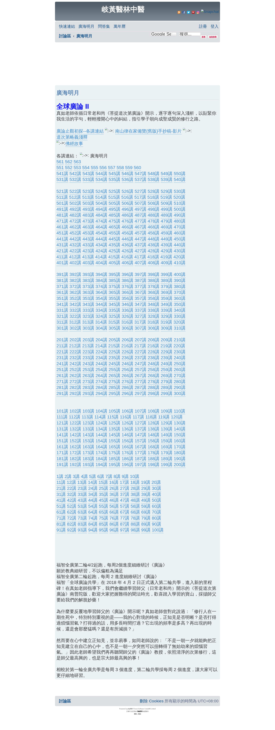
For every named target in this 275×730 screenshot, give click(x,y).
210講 (179, 339)
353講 (88, 298)
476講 (127, 221)
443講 (88, 238)
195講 (114, 464)
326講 (127, 316)
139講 (166, 428)
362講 (75, 292)
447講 (140, 238)
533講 (88, 179)
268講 (153, 375)
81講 (61, 524)
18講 (135, 482)
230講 (179, 351)
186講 (127, 458)
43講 (82, 500)
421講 (62, 250)
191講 (62, 464)
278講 (153, 381)
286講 (127, 387)
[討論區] (79, 10)
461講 (62, 226)
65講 (103, 512)
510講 (179, 203)
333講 (88, 310)
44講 (93, 500)
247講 (140, 363)
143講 (88, 434)
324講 (101, 316)
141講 (62, 434)
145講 (114, 434)
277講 (140, 381)
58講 (135, 506)
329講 (166, 316)
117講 (138, 416)
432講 (75, 244)
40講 (156, 494)
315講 (114, 322)
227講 (140, 351)
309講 (166, 328)
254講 (101, 369)
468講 (153, 226)
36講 (114, 494)
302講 (75, 328)
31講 (61, 494)
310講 (179, 328)
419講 (166, 256)
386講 (127, 280)
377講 (140, 286)
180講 (179, 452)
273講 (88, 381)
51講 (61, 506)
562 (68, 161)
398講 (153, 274)
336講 (127, 310)
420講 (179, 256)
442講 (75, 238)
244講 (101, 363)
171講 (62, 452)
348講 (153, 304)
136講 (127, 428)
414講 (101, 256)
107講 (140, 411)
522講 (75, 191)
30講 (156, 488)
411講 (62, 256)
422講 (75, 250)
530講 (179, 191)
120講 (177, 416)
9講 (125, 476)
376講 (127, 286)
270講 (179, 375)
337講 (140, 310)
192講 (75, 464)
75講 (103, 518)
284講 (101, 387)
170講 (179, 446)
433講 (88, 244)
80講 (156, 518)
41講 (61, 500)
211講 (62, 345)
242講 (75, 363)
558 (120, 167)
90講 (156, 524)
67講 (124, 512)
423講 (88, 250)
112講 (74, 416)
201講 (62, 339)
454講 (101, 232)
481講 (62, 215)
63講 (82, 512)
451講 (62, 232)
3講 (76, 476)
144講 (101, 434)
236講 (127, 357)
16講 (113, 482)
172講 (75, 452)
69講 (146, 512)
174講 (101, 452)
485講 (114, 215)
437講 (140, 244)
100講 (158, 529)
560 (137, 167)
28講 (135, 488)
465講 (114, 226)
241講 (62, 363)
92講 (71, 529)
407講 (140, 262)
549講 (166, 173)
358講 (153, 298)
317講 (140, 322)
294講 (101, 393)
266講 (127, 375)
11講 (60, 482)
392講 (75, 274)
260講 (179, 369)
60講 (156, 506)
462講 (75, 226)
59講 (146, 506)
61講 (61, 512)
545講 (114, 173)
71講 (61, 518)
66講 (114, 512)
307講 (140, 328)
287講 (140, 387)
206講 (127, 339)
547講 (140, 173)
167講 (140, 446)
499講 (166, 209)
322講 (75, 316)
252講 (75, 369)
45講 (103, 500)
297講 (140, 393)
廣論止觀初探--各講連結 (80, 131)
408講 (153, 262)
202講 (75, 339)
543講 (88, 173)
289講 (166, 387)
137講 (140, 428)
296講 (127, 393)
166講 (127, 446)
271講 (62, 381)
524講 (101, 191)
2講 (68, 476)
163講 (88, 446)
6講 (100, 476)
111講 (62, 416)
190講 (179, 458)
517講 (140, 197)
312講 (75, 322)
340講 (179, 310)
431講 (62, 244)
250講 (179, 363)
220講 (179, 345)
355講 (114, 298)
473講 (88, 221)
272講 (75, 381)
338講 (153, 310)
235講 (114, 357)
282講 (75, 387)
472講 (75, 221)
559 (128, 167)
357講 (140, 298)
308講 (153, 328)
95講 (103, 529)
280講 (179, 381)
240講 (179, 357)
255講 (114, 369)
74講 (93, 518)
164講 (101, 446)
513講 (88, 197)
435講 (114, 244)
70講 (156, 512)
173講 (88, 452)
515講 (114, 197)
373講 (88, 286)
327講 (140, 316)
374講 (101, 286)
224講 (101, 351)
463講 (88, 226)
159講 (166, 440)
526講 (127, 191)
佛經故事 (74, 143)
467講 (140, 226)
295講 (114, 393)
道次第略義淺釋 (72, 137)
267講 (140, 375)
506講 (127, 203)
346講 (127, 304)
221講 (62, 351)
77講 (124, 518)
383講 (88, 280)
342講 (75, 304)
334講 (101, 310)
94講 (93, 529)
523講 (88, 191)
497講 (140, 209)
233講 (88, 357)
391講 (62, 274)
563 (77, 161)
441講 (62, 238)
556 (103, 167)
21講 (61, 488)
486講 (127, 215)
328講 (153, 316)
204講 (101, 339)
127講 (140, 422)
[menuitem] (85, 26)
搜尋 (203, 37)
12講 (71, 482)
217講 (140, 345)
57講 (124, 506)
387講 (140, 280)
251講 (62, 369)
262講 (75, 375)
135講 (114, 428)
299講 (166, 393)
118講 (151, 416)
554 (86, 167)
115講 (113, 416)
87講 (124, 524)
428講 (153, 250)
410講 (179, 262)
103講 (88, 411)
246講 (127, 363)
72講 (71, 518)
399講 (166, 274)
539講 (166, 179)
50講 (156, 500)
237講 (140, 357)
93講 (82, 529)
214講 (101, 345)
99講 (146, 529)
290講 (179, 387)
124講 (101, 422)
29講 (146, 488)
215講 (114, 345)
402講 (75, 262)
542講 (75, 173)
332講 (75, 310)
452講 (75, 232)
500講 (179, 209)
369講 (166, 292)
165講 (114, 446)
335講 (114, 310)
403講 (88, 262)
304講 (101, 328)
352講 (75, 298)
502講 (75, 203)
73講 (82, 518)
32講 (71, 494)
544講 (101, 173)
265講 (114, 375)
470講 (179, 226)
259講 (166, 369)
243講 (88, 363)
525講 (114, 191)
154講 (101, 440)
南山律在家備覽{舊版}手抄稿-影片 (148, 131)
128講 (153, 422)
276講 (127, 381)
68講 (135, 512)
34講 (93, 494)
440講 (179, 244)
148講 (153, 434)
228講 (153, 351)
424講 (101, 250)
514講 (101, 197)
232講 (75, 357)
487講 (140, 215)
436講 (127, 244)
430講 (179, 250)
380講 (179, 286)
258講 (153, 369)
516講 (127, 197)
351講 (62, 298)
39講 (146, 494)
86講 (114, 524)
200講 (179, 464)
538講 (153, 179)
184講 (101, 458)
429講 (166, 250)
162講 (75, 446)
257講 (140, 369)
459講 (166, 232)
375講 (114, 286)
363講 (88, 292)
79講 (146, 518)
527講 (140, 191)
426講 (127, 250)
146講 (127, 434)
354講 (101, 298)
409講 (166, 262)
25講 (103, 488)
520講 (179, 197)
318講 (153, 322)
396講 (127, 274)
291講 (62, 393)
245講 (114, 363)
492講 (75, 209)
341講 (62, 304)
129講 (166, 422)
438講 (153, 244)
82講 (71, 524)
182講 (75, 458)
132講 (75, 428)
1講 (59, 476)
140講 (179, 428)
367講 (140, 292)
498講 (153, 209)
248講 (153, 363)
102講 (75, 411)
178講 (153, 452)
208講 (153, 339)
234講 (101, 357)
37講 (124, 494)
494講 (101, 209)
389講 (166, 280)
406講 (127, 262)
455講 (114, 232)
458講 (153, 232)
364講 (101, 292)
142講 (75, 434)
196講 (127, 464)
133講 (88, 428)
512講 (75, 197)
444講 (101, 238)
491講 (62, 209)
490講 (179, 215)
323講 (88, 316)
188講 (153, 458)
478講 (153, 221)
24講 (93, 488)
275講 (114, 381)
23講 (82, 488)
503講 (88, 203)
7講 (108, 476)
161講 (62, 446)
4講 (84, 476)
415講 (114, 256)
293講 (88, 393)
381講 (62, 280)
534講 (101, 179)
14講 (92, 482)
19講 (145, 482)
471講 (62, 221)
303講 (88, 328)
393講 (88, 274)
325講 (114, 316)
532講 (75, 179)
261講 (62, 375)
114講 (100, 416)
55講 (103, 506)
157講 (140, 440)
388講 (153, 280)
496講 (127, 209)
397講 (140, 274)
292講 (75, 393)
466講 (127, 226)
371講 (62, 286)
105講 (114, 411)
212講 (75, 345)
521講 (62, 191)
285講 (114, 387)
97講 (124, 529)
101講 (62, 411)
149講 (166, 434)
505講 (114, 203)
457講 (140, 232)
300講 (179, 393)
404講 (101, 262)
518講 (153, 197)
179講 (166, 452)
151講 (62, 440)
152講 (75, 440)
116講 (125, 416)
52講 (71, 506)
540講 (179, 179)
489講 (166, 215)
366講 (127, 292)
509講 (166, 203)
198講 (153, 464)
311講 (62, 322)
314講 (101, 322)
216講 (127, 345)
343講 (88, 304)
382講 (75, 280)
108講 (153, 411)
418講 (153, 256)
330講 (179, 316)
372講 (75, 286)
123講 (88, 422)
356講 (127, 298)
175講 (114, 452)
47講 (124, 500)
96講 (114, 529)
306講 (127, 328)
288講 (153, 387)
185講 (114, 458)
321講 (62, 316)
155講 (114, 440)
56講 (114, 506)
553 (77, 167)
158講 (153, 440)
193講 (88, 464)
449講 (166, 238)
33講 (82, 494)
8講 (117, 476)
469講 (166, 226)
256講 (127, 369)
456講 (127, 232)
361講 (62, 292)
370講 (179, 292)
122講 (75, 422)
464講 (101, 226)
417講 (140, 256)
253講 (88, 369)
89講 (146, 524)
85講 (103, 524)
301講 (62, 328)
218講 (153, 345)
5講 (92, 476)
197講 (140, 464)
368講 (153, 292)
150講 (179, 434)
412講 (75, 256)
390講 (179, 280)
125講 (114, 422)
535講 (114, 179)
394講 (101, 274)
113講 (87, 416)
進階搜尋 (213, 37)
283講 (88, 387)
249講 (166, 363)
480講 (179, 221)
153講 (88, 440)
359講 (166, 298)
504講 (101, 203)
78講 (135, 518)
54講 (93, 506)
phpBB (130, 709)
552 (68, 167)
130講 (179, 422)
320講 (179, 322)
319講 (166, 322)
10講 (134, 476)
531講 (62, 179)
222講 (75, 351)
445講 (114, 238)
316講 (127, 322)
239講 (166, 357)
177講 (140, 452)
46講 (114, 500)
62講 (71, 512)
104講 (101, 411)
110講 (179, 411)
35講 (103, 494)
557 (111, 167)
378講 (153, 286)
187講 (140, 458)
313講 (88, 322)
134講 (101, 428)
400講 (179, 274)
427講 (140, 250)
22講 (71, 488)
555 (94, 167)
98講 (135, 529)
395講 (114, 274)
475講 (114, 221)
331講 (62, 310)
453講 (88, 232)
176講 (127, 452)
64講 (93, 512)
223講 (88, 351)
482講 (75, 215)
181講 (62, 458)
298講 (153, 393)
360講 (179, 298)
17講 (124, 482)
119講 (164, 416)
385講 (114, 280)
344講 (101, 304)
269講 (166, 375)
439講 (166, 244)
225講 (114, 351)
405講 (114, 262)
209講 (166, 339)
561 (60, 161)
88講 (135, 524)
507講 (140, 203)
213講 (88, 345)
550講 (179, 173)
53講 (82, 506)
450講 (179, 238)
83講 (82, 524)
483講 (88, 215)
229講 (166, 351)
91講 (61, 529)
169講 (166, 446)
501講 (62, 203)
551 (60, 167)
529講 (166, 191)
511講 (62, 197)
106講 (127, 411)
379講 (166, 286)
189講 (166, 458)
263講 (88, 375)
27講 (124, 488)
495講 (114, 209)
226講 (127, 351)
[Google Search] (174, 34)
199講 (166, 464)
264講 (101, 375)
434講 (101, 244)
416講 (127, 256)
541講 (62, 173)
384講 (101, 280)
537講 (140, 179)
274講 (101, 381)
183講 (88, 458)
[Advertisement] (137, 64)
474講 (101, 221)
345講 (114, 304)
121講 (62, 422)
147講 (140, 434)
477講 (140, 221)
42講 (71, 500)
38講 (135, 494)
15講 (103, 482)
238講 (153, 357)
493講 (88, 209)
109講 (166, 411)
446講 (127, 238)
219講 (166, 345)
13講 (82, 482)
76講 (114, 518)
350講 (179, 304)
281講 (62, 387)
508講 (153, 203)
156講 (127, 440)
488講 (153, 215)
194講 (101, 464)
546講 (127, 173)
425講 (114, 250)
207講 (140, 339)
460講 (179, 232)
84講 (93, 524)
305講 (114, 328)
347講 (140, 304)
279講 (166, 381)
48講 (135, 500)
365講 (114, 292)
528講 (153, 191)
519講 (166, 197)
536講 (127, 179)
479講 (166, 221)
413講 (88, 256)
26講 (114, 488)
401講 (62, 262)
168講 (153, 446)
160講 (179, 440)
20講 (156, 482)
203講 (88, 339)
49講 (146, 500)
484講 (101, 215)
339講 (166, 310)
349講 (166, 304)
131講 (62, 428)
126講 (127, 422)
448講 (153, 238)
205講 (114, 339)
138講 (153, 428)
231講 (62, 357)
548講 (153, 173)
